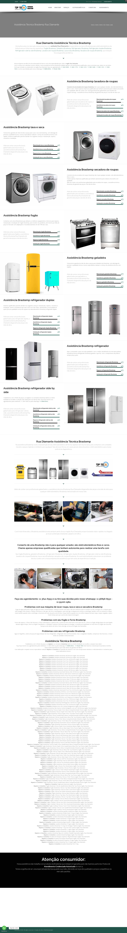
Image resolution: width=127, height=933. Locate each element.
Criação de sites (39, 930)
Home (92, 25)
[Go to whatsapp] (4, 928)
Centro (96, 25)
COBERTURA (92, 7)
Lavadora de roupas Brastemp (53, 50)
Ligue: (16, 1)
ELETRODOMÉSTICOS (79, 7)
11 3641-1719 (74, 67)
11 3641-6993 (23, 1)
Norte (101, 25)
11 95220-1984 (56, 69)
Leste (111, 25)
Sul (104, 25)
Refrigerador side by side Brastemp (28, 50)
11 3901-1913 (100, 67)
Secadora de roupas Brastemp (91, 50)
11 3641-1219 (82, 67)
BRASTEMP (57, 7)
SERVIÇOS (66, 7)
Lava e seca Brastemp (72, 50)
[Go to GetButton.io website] (4, 931)
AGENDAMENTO (108, 1)
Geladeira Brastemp (64, 48)
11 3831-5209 (91, 67)
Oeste (107, 25)
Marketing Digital (48, 930)
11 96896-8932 (47, 69)
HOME (50, 7)
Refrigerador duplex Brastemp (100, 48)
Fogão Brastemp (50, 48)
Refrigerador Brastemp (80, 48)
